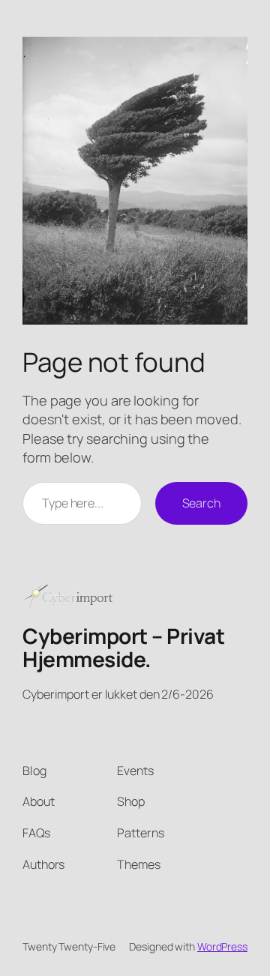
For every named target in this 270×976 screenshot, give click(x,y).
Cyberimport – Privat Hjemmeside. (123, 647)
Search (201, 503)
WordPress (222, 946)
